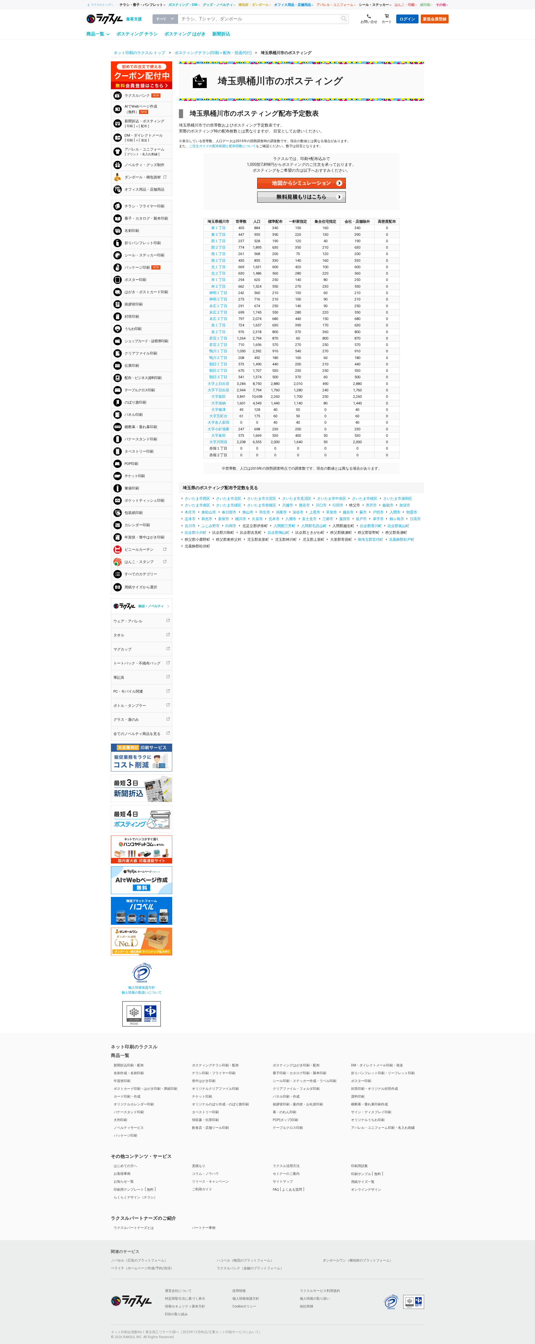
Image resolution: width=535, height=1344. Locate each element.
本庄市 (190, 512)
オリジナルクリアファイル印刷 (215, 1089)
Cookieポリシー (244, 1306)
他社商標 (306, 1306)
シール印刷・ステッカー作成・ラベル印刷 (304, 1081)
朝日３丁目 (218, 377)
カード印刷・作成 (127, 1096)
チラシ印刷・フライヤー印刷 (213, 1073)
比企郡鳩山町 (279, 532)
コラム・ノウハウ (205, 1174)
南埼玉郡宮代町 (370, 539)
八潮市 (290, 519)
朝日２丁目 (218, 370)
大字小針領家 (218, 429)
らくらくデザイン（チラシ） (135, 1197)
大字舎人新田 (218, 422)
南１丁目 (218, 254)
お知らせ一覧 (124, 1181)
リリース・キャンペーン (210, 1181)
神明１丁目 (218, 293)
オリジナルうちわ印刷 (368, 1120)
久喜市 (257, 519)
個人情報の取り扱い (315, 1298)
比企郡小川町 (195, 532)
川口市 (321, 505)
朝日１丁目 (218, 364)
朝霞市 (411, 512)
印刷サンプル (366, 1174)
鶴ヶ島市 (397, 519)
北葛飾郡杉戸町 (401, 539)
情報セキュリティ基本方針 (185, 1306)
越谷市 (348, 512)
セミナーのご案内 (286, 1174)
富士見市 (309, 519)
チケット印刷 (202, 1096)
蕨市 (363, 512)
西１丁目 (218, 241)
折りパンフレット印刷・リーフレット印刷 (383, 1073)
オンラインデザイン (366, 1190)
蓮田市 (344, 519)
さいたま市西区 (197, 498)
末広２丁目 (218, 312)
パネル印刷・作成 (286, 1096)
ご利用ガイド (202, 1189)
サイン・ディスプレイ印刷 (371, 1112)
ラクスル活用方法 (286, 1166)
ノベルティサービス (129, 1128)
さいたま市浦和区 (397, 498)
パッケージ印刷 (125, 1135)
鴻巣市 (281, 512)
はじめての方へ (125, 1166)
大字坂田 (218, 396)
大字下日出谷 (218, 390)
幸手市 (378, 519)
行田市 (337, 505)
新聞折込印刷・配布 (129, 1065)
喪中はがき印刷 (203, 1081)
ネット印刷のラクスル (134, 1046)
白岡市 (230, 526)
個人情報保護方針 (141, 987)
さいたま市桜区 (364, 498)
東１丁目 (218, 228)
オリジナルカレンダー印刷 (134, 1104)
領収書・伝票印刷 (205, 1120)
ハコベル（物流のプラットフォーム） (245, 1260)
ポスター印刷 (361, 1081)
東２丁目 (218, 234)
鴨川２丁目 (218, 358)
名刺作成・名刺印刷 (129, 1073)
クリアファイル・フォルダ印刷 (296, 1089)
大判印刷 (120, 1120)
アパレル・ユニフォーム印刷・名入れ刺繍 (383, 1128)
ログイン (407, 19)
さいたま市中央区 (331, 498)
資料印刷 (357, 1096)
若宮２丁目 (218, 345)
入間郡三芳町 (284, 526)
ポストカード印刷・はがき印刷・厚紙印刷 (145, 1089)
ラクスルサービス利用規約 (320, 1290)
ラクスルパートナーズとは (134, 1228)
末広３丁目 (218, 319)
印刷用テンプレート (134, 1190)
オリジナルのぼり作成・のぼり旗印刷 (220, 1104)
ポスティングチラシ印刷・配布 (215, 1065)
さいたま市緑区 (228, 505)
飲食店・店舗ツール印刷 (210, 1128)
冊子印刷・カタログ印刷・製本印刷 (299, 1073)
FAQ (287, 1190)
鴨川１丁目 (218, 351)
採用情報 (239, 1290)
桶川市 (240, 519)
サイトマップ (283, 1181)
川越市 (287, 505)
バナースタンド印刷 (129, 1112)
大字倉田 (218, 435)
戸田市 (378, 512)
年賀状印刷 (122, 1081)
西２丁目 (218, 247)
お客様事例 (122, 1174)
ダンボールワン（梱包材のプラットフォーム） (358, 1260)
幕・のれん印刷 (284, 1112)
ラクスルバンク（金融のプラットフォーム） (250, 1268)
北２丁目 (218, 273)
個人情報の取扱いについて (141, 992)
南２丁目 (218, 260)
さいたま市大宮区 (261, 498)
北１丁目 (218, 267)
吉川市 (190, 526)
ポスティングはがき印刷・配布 (296, 1065)
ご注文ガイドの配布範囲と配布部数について (222, 146)
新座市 (223, 519)
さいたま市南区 (197, 505)
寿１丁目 (218, 280)
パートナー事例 (203, 1228)
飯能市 (388, 505)
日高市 (415, 519)
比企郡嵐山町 (398, 526)
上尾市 (314, 512)
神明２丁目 (218, 299)
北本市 (274, 519)
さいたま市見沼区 (296, 498)
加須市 (404, 505)
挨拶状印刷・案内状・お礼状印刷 (298, 1104)
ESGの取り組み (176, 1314)
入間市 (395, 512)
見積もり (198, 1166)
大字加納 (218, 403)
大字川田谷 (218, 442)
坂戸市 (361, 519)
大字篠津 (218, 409)
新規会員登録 (434, 19)
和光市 (206, 519)
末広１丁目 (218, 306)
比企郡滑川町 (371, 526)
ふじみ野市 (210, 526)
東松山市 (208, 512)
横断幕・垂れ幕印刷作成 (369, 1104)
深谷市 (298, 512)
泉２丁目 (218, 332)
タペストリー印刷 (205, 1112)
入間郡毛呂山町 (314, 526)
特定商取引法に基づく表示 (185, 1298)
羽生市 (264, 512)
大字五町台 (218, 416)
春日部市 (229, 512)
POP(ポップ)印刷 (285, 1120)
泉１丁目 (218, 325)
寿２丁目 (218, 286)
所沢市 (371, 505)
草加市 (331, 512)
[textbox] (263, 19)
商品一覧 (120, 1055)
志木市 (190, 519)
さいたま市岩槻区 (261, 505)
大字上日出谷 (218, 384)
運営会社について (178, 1290)
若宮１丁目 (218, 338)
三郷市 (327, 519)
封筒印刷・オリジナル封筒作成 (374, 1089)
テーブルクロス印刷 (288, 1128)
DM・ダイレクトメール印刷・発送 (377, 1065)
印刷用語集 (359, 1166)
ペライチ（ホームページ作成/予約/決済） (142, 1268)
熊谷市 (304, 505)
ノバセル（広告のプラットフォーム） (139, 1260)
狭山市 (247, 512)
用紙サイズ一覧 (362, 1182)
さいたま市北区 (228, 498)
